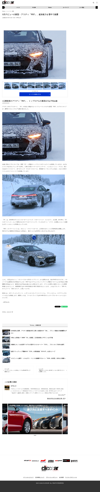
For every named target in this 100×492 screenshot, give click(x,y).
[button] (97, 7)
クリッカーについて (28, 477)
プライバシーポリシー (52, 477)
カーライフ (66, 7)
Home (50, 7)
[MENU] (97, 3)
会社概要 (61, 477)
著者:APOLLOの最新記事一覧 (56, 398)
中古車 (34, 7)
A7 (12, 311)
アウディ (4, 311)
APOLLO (18, 18)
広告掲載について (39, 477)
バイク (18, 7)
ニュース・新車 (10, 11)
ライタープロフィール (71, 477)
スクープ (9, 311)
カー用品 (81, 7)
